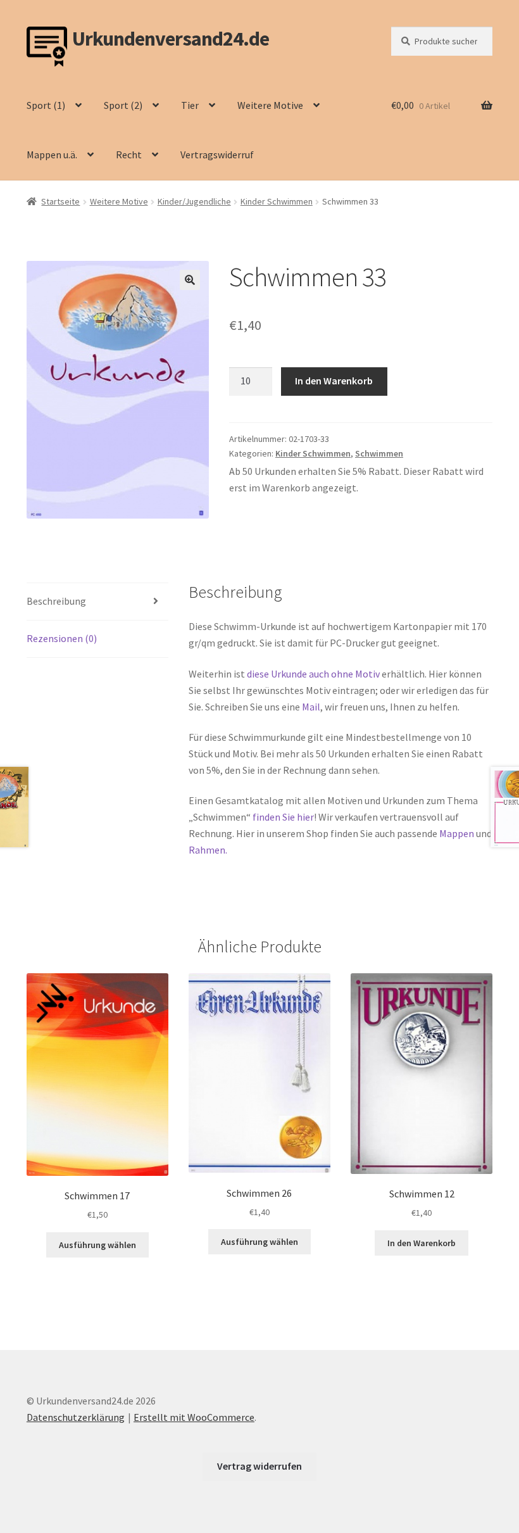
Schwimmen (379, 453)
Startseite (60, 201)
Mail (311, 706)
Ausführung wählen (97, 1245)
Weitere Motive (270, 105)
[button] (190, 280)
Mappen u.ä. (52, 154)
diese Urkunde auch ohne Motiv (313, 673)
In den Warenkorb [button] (421, 1243)
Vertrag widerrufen (259, 1466)
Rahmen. (208, 849)
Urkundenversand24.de (170, 39)
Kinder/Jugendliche (194, 201)
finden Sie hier (283, 817)
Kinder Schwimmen (277, 201)
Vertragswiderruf (217, 154)
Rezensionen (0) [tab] (62, 638)
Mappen (457, 833)
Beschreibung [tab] (56, 601)
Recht (129, 154)
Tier (190, 105)
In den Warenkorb (334, 380)
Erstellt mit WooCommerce (194, 1417)
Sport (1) (46, 105)
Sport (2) (123, 105)
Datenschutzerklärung (76, 1417)
